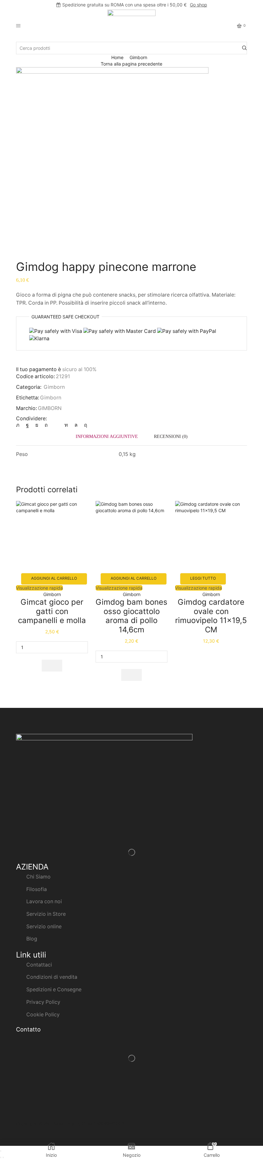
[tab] (107, 436)
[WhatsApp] (76, 425)
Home (117, 57)
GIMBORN (50, 408)
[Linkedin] (66, 425)
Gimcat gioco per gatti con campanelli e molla (52, 611)
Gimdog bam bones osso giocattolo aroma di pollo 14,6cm (131, 615)
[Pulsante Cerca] (244, 48)
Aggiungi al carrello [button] (54, 578)
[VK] (36, 425)
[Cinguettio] (19, 425)
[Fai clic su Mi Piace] (27, 425)
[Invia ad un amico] (56, 425)
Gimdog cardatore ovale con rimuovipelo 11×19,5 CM (211, 615)
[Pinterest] (46, 425)
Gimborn (138, 57)
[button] (52, 666)
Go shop (198, 4)
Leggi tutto (203, 578)
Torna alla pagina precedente (131, 64)
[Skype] (84, 425)
